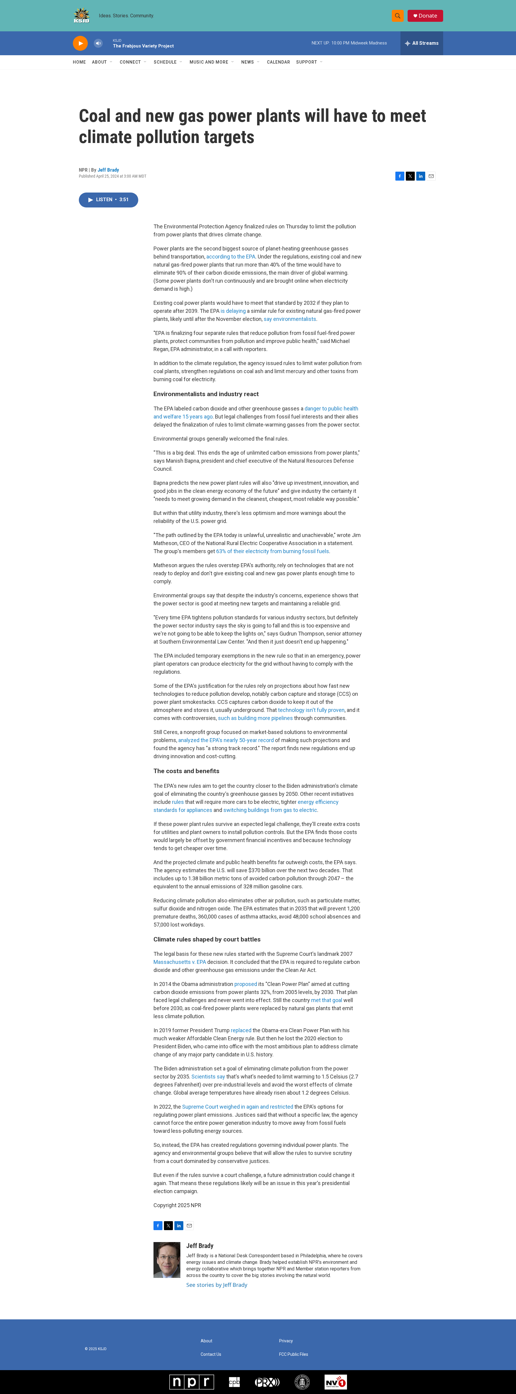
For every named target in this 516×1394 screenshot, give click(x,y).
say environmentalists (290, 319)
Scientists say (208, 1076)
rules (178, 802)
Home (79, 62)
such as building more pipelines (255, 718)
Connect (130, 62)
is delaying (233, 311)
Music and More (209, 62)
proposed (245, 984)
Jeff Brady (108, 170)
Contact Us (211, 1354)
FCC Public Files (293, 1354)
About (99, 62)
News (247, 62)
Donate (428, 16)
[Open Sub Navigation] (111, 62)
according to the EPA (230, 256)
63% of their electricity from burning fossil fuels (272, 551)
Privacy (286, 1341)
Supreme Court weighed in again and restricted (237, 1107)
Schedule (165, 62)
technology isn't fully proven (311, 710)
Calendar (278, 62)
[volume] (98, 43)
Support (306, 62)
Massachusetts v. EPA (179, 962)
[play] (80, 43)
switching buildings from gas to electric (270, 810)
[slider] (108, 43)
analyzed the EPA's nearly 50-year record (226, 740)
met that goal (326, 1000)
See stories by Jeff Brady (216, 1284)
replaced (242, 1030)
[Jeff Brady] (166, 1260)
